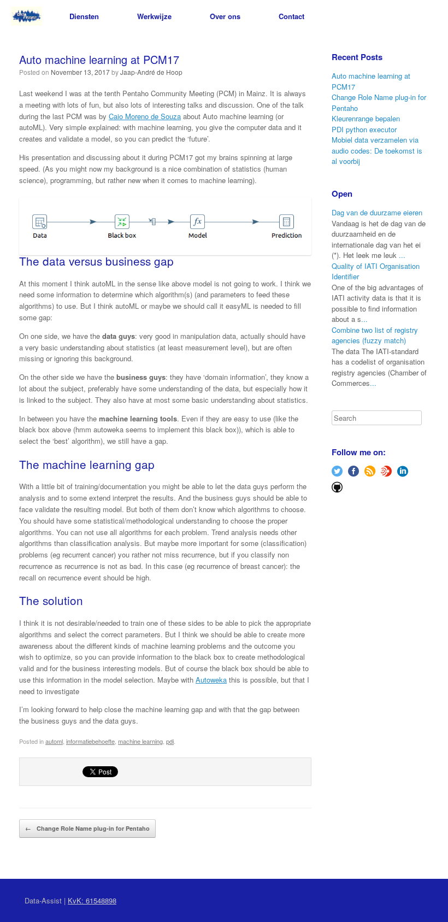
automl (54, 741)
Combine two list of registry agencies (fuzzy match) (375, 335)
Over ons (225, 16)
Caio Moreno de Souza (145, 116)
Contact (291, 16)
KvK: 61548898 (92, 900)
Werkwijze (154, 16)
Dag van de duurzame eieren (377, 212)
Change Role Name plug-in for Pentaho (87, 828)
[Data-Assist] (26, 16)
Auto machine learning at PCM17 (99, 59)
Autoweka (211, 679)
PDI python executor (364, 129)
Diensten (84, 16)
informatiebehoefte (90, 741)
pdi (170, 741)
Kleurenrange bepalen (366, 118)
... (402, 255)
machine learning (140, 741)
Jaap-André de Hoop (151, 72)
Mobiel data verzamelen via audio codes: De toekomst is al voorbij (377, 150)
